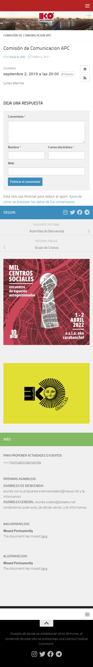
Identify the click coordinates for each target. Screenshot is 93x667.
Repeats (68, 74)
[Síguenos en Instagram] (65, 212)
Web (11, 163)
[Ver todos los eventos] (85, 69)
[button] (84, 78)
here (44, 536)
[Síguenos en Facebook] (79, 212)
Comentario (17, 117)
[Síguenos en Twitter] (72, 212)
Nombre (14, 147)
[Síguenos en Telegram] (87, 212)
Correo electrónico (61, 147)
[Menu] (87, 5)
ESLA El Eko (18, 57)
